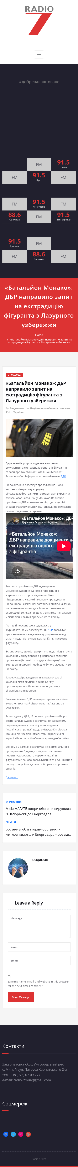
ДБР (63, 476)
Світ (9, 412)
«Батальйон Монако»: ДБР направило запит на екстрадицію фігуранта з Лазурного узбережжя (40, 341)
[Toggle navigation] (39, 54)
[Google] (28, 1134)
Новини (64, 408)
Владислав (17, 408)
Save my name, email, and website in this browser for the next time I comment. (38, 984)
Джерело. (12, 777)
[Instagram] (20, 1134)
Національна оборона (44, 408)
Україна (18, 412)
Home (39, 335)
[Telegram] (13, 1134)
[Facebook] (5, 1134)
